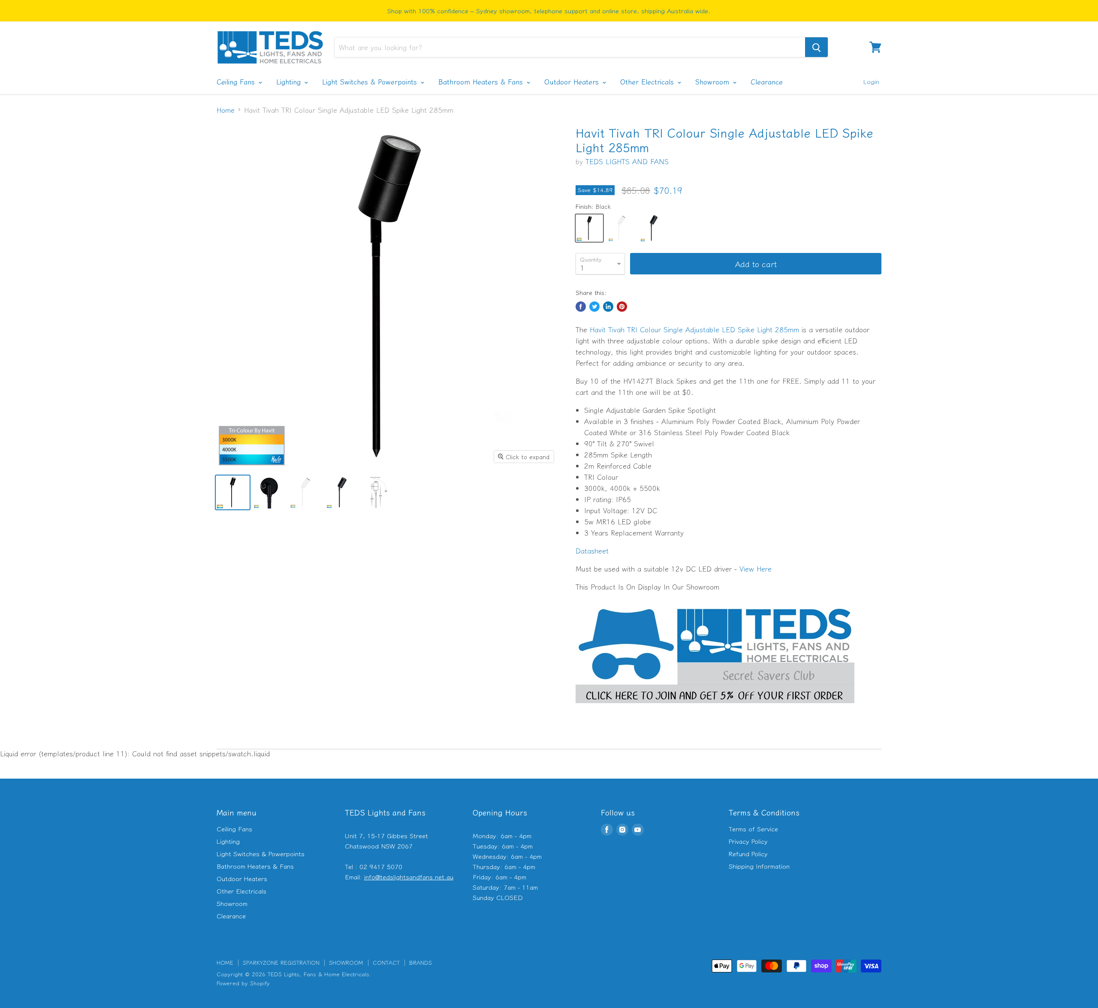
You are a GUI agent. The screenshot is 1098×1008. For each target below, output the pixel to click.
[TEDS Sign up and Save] (715, 707)
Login (871, 81)
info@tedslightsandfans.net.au (408, 876)
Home (226, 110)
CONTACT (386, 962)
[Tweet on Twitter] (594, 306)
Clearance (767, 81)
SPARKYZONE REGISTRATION (281, 962)
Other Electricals (648, 81)
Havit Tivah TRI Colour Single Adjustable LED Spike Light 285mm (694, 329)
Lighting (289, 81)
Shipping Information (759, 865)
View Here (755, 568)
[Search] (816, 47)
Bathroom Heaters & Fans (481, 81)
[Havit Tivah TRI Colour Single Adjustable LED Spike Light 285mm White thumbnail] (306, 492)
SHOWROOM (346, 962)
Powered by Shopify (243, 983)
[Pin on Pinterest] (622, 306)
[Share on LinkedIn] (608, 306)
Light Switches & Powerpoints (370, 81)
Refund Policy (748, 853)
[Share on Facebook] (581, 306)
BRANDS (420, 962)
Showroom (713, 81)
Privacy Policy (748, 841)
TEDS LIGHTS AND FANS (627, 161)
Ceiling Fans (237, 81)
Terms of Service (753, 828)
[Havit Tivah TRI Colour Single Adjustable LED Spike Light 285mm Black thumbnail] (233, 492)
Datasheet (592, 550)
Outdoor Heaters (572, 81)
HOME (225, 962)
